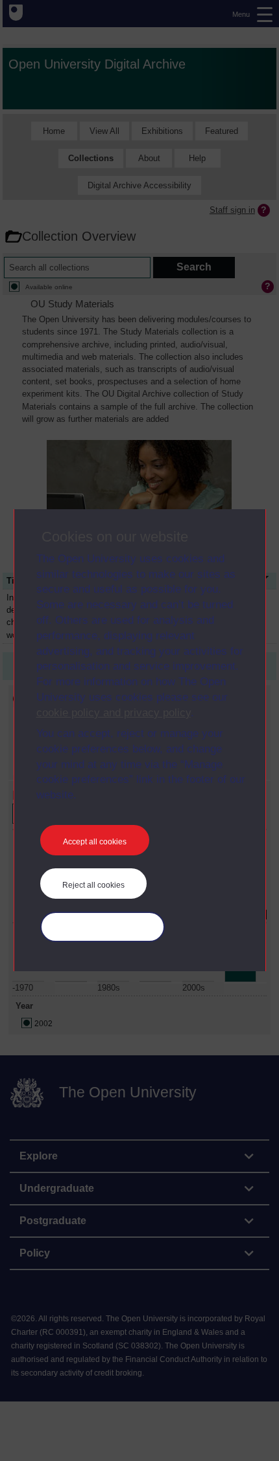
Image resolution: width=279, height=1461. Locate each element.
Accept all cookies (95, 841)
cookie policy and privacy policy (113, 713)
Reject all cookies (93, 885)
